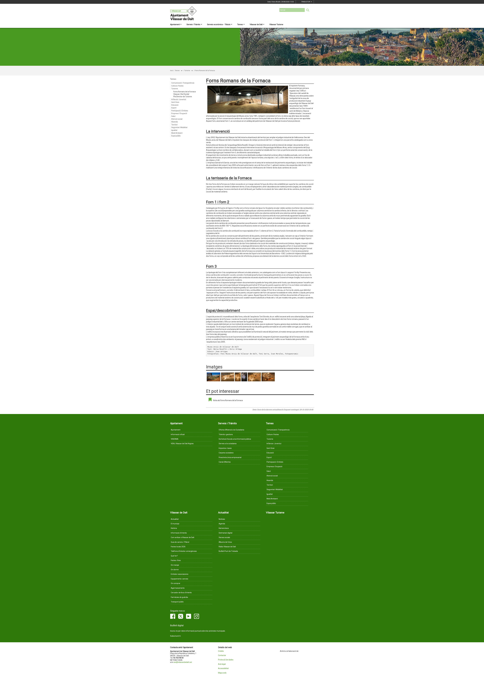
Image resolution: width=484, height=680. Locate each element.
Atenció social (176, 119)
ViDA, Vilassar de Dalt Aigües (182, 444)
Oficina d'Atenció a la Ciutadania (231, 430)
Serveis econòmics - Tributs (218, 24)
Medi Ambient (177, 133)
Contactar (222, 655)
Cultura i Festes (177, 86)
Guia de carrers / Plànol (180, 542)
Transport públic (177, 602)
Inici (171, 70)
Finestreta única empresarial (230, 457)
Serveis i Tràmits (193, 24)
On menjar (175, 565)
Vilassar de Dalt (256, 24)
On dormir (175, 570)
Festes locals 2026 (178, 547)
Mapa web (222, 673)
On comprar (175, 583)
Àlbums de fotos (225, 542)
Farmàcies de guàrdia (179, 597)
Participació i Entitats (179, 111)
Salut (173, 116)
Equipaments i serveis (179, 579)
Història (174, 528)
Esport (173, 108)
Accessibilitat (223, 668)
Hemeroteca (224, 528)
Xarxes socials (224, 537)
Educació (174, 105)
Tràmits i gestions (226, 434)
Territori (174, 125)
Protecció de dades (225, 660)
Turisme (187, 70)
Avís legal (222, 664)
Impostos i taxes (225, 448)
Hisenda (174, 122)
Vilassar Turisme (276, 24)
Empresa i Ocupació (179, 113)
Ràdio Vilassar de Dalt (227, 547)
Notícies (222, 519)
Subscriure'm (175, 636)
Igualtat (174, 130)
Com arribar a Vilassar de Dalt (182, 537)
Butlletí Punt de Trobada (228, 551)
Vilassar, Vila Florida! (181, 94)
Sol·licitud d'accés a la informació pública (235, 439)
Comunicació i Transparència (182, 83)
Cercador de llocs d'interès (181, 593)
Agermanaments (178, 588)
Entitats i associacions (179, 574)
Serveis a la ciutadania (227, 444)
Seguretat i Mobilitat (179, 127)
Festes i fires (176, 560)
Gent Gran (175, 102)
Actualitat (175, 519)
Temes (240, 24)
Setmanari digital (225, 533)
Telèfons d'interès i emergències (184, 551)
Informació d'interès (179, 533)
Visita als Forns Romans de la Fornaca (228, 400)
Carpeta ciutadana (226, 453)
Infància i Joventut (178, 99)
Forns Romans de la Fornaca (205, 70)
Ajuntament (175, 24)
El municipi (175, 524)
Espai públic (176, 136)
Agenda (222, 524)
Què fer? (174, 556)
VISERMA (174, 439)
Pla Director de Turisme (182, 97)
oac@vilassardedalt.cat (182, 662)
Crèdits (221, 651)
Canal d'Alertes (225, 462)
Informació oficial (178, 434)
